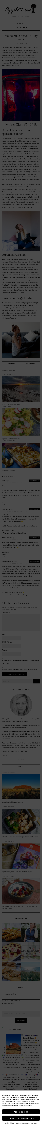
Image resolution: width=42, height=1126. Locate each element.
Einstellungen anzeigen (21, 1118)
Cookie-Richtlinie (10, 1123)
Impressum (34, 1123)
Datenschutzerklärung (22, 1123)
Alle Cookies (21, 1112)
